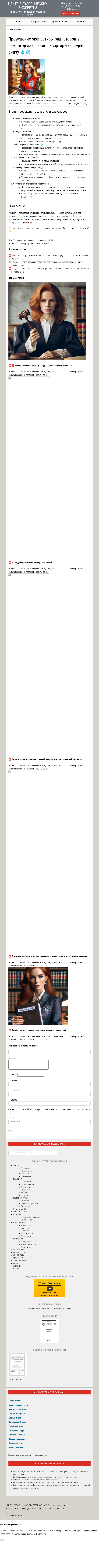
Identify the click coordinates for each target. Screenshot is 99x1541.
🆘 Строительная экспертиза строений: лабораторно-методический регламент (45, 759)
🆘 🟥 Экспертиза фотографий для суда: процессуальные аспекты (40, 365)
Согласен (2, 1539)
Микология (25, 1173)
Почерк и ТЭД (26, 1201)
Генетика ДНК (26, 1182)
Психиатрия (25, 1187)
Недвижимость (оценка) (30, 1217)
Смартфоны (25, 1231)
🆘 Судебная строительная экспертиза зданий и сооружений (37, 1030)
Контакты (82, 21)
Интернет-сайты (27, 1233)
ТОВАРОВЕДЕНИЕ (19, 1261)
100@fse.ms (71, 9)
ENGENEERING (18, 1239)
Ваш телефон (14, 1090)
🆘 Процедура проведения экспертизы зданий (30, 562)
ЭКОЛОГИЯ (17, 1165)
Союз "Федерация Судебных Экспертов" (49, 1508)
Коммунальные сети (28, 1244)
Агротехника (25, 1168)
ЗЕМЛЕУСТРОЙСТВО (20, 1212)
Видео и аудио (26, 1206)
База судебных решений (37, 1455)
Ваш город (12, 1099)
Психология (25, 1190)
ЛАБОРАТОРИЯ (18, 1266)
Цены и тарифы (60, 21)
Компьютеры (26, 1225)
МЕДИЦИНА (17, 1179)
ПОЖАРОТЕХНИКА (20, 1252)
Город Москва (15, 1400)
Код (14, 1058)
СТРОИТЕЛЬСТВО (14, 30)
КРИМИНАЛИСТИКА (20, 1198)
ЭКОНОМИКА (18, 1258)
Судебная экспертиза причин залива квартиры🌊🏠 (31, 240)
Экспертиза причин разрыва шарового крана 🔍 (29, 243)
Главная (17, 21)
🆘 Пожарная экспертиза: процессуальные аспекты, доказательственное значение (47, 956)
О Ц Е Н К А (17, 1214)
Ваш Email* (12, 1074)
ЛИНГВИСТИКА (18, 1255)
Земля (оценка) (26, 1220)
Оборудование (26, 1242)
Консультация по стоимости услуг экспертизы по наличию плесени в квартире (47, 1477)
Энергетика (25, 1247)
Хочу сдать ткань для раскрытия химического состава (38, 1480)
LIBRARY (16, 1269)
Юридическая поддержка (49, 1143)
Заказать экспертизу (71, 13)
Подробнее (41, 1534)
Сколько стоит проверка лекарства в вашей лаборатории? (55, 1482)
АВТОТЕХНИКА (18, 1250)
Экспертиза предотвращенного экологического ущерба (49, 1308)
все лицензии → (14, 1379)
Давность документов (29, 1203)
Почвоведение (26, 1171)
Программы (25, 1228)
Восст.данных (26, 1236)
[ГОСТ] (49, 1342)
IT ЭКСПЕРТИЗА (19, 1222)
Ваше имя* (13, 1080)
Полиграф (24, 1195)
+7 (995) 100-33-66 (71, 6)
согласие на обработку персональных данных (36, 1109)
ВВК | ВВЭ (24, 1193)
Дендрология (26, 1176)
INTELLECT (17, 1263)
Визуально (10, 1058)
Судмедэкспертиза (28, 1184)
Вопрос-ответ (38, 21)
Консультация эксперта (49, 1463)
